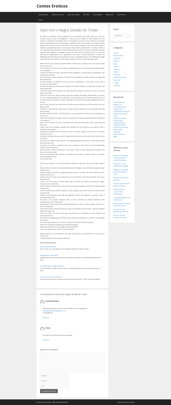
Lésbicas (117, 69)
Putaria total (118, 120)
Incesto (116, 66)
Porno (116, 116)
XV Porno (131, 402)
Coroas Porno (121, 14)
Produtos (117, 75)
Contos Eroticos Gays (121, 127)
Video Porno (109, 14)
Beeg (115, 136)
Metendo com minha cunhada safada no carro (121, 172)
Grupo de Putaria (120, 107)
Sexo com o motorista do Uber (50, 277)
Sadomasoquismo (120, 77)
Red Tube (86, 14)
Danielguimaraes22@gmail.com (54, 311)
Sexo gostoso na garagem (49, 255)
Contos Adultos (97, 14)
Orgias (116, 72)
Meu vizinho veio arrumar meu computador (119, 191)
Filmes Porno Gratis (120, 114)
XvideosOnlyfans (119, 123)
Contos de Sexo (122, 402)
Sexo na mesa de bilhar (48, 247)
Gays (115, 64)
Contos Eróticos (43, 14)
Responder (46, 317)
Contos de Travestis (73, 14)
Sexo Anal (117, 80)
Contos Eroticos (52, 6)
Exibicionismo (119, 56)
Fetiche (116, 61)
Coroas (116, 53)
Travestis (117, 85)
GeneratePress (63, 402)
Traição (116, 83)
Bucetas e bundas (120, 118)
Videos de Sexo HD (58, 14)
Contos (40, 20)
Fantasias (117, 58)
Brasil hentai (118, 130)
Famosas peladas (120, 125)
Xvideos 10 (117, 105)
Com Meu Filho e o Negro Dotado (51, 266)
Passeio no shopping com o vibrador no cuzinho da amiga (121, 157)
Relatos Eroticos (119, 134)
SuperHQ (117, 132)
